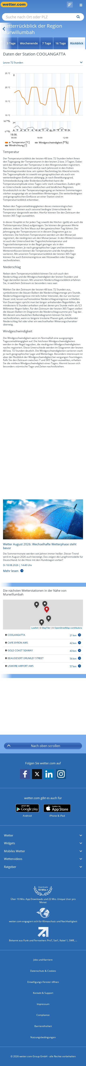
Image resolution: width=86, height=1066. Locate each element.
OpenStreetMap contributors (68, 627)
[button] (43, 835)
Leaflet (34, 627)
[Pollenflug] (70, 5)
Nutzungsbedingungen (43, 1037)
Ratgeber (10, 867)
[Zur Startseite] (16, 4)
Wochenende (29, 43)
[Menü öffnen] (79, 4)
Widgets (9, 843)
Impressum (43, 1004)
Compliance (43, 1015)
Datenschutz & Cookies (43, 971)
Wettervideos (13, 859)
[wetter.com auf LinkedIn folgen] (49, 774)
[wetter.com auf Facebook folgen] (25, 774)
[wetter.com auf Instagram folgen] (61, 774)
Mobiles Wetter (14, 851)
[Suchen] (77, 17)
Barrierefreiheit (43, 1026)
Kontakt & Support (43, 993)
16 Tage (60, 43)
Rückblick (76, 43)
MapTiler (46, 627)
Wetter (8, 835)
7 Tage (46, 43)
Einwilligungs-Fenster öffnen (43, 982)
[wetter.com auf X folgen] (37, 775)
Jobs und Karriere (43, 959)
